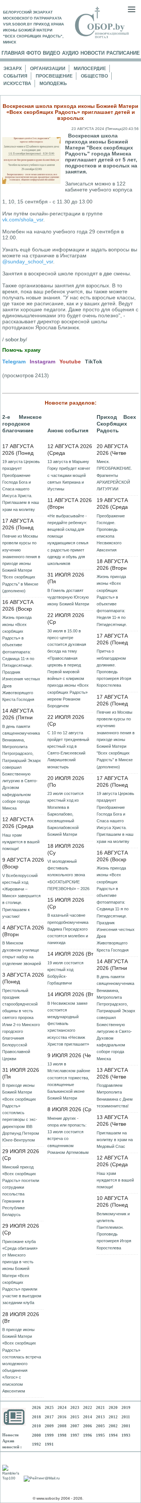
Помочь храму (21, 350)
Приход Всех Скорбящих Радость (116, 423)
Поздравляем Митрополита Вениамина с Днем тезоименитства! (115, 1095)
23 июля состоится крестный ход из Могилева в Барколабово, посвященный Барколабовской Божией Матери (65, 814)
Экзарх (12, 68)
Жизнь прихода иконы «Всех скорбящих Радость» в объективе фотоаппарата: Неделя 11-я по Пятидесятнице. (112, 600)
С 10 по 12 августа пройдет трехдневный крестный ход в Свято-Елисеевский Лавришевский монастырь (68, 750)
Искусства (17, 83)
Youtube (70, 362)
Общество (94, 76)
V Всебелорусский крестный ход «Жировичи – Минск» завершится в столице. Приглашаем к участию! (21, 896)
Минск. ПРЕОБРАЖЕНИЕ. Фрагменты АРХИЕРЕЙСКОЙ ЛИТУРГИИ (114, 475)
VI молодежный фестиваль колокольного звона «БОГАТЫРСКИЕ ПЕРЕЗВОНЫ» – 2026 (68, 875)
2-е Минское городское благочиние (22, 423)
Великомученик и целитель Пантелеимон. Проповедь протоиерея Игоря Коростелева (114, 1231)
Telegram (14, 362)
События (15, 76)
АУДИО (70, 53)
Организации (47, 68)
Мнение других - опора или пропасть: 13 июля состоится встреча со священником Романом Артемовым (68, 1135)
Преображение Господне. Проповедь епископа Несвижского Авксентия (111, 533)
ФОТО (33, 53)
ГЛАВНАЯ (13, 53)
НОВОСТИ (92, 53)
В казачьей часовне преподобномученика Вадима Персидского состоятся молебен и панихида (67, 929)
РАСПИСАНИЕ (123, 53)
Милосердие (90, 68)
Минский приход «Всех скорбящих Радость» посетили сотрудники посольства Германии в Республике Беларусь (20, 1191)
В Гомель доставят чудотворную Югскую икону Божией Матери (68, 597)
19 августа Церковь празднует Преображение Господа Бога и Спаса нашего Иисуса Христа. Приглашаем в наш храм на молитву (21, 485)
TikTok (93, 362)
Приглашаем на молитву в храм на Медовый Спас (115, 1140)
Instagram (42, 362)
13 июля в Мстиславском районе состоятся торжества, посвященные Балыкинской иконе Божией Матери (68, 1081)
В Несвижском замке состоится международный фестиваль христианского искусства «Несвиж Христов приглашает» (68, 1023)
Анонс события (67, 430)
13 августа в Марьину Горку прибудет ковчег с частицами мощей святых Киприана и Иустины (68, 475)
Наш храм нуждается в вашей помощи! (20, 842)
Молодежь (53, 83)
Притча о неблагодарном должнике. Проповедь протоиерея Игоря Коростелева (114, 668)
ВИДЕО (51, 53)
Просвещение (54, 76)
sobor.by (15, 339)
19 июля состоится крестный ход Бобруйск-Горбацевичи (65, 973)
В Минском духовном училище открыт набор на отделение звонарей (21, 953)
